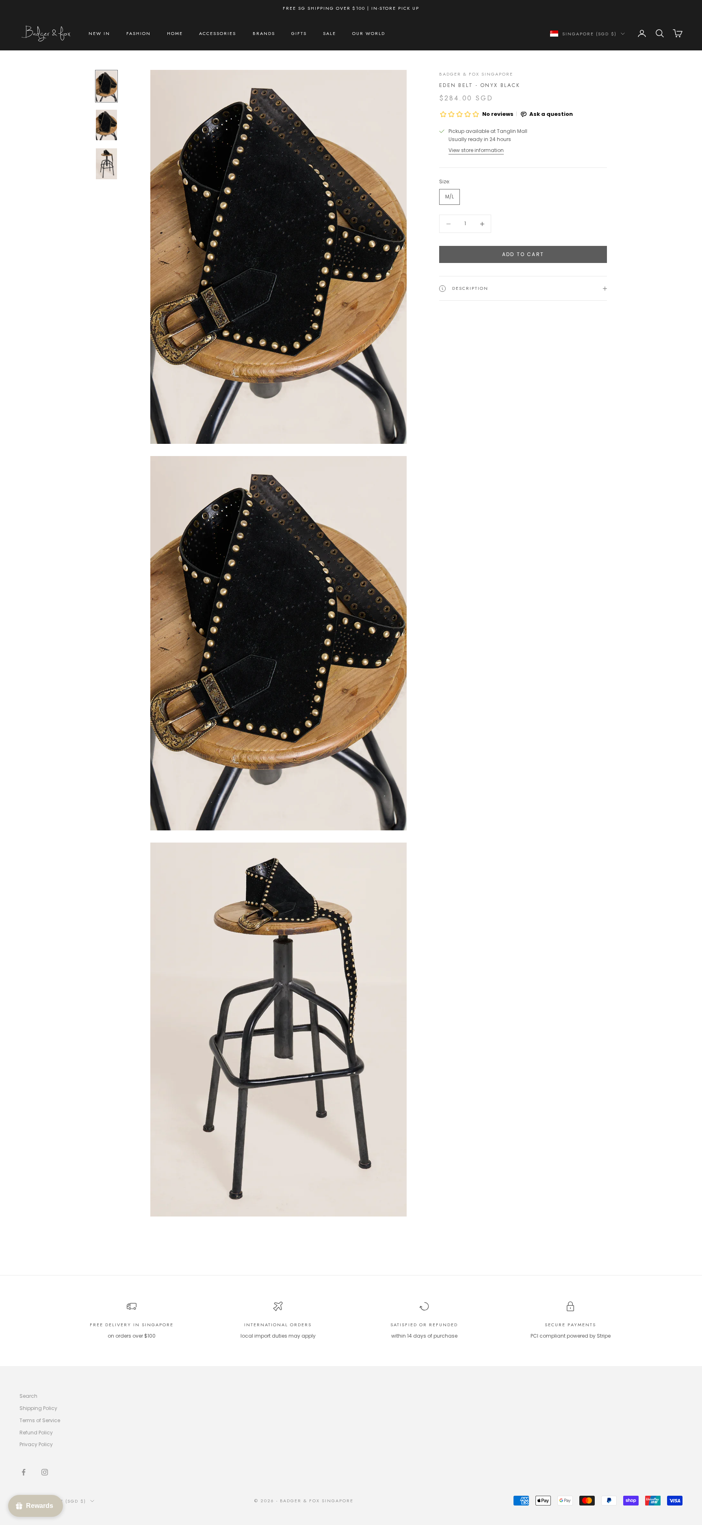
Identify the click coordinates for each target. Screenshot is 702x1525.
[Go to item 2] (106, 125)
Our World (368, 33)
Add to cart (523, 254)
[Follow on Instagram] (45, 1472)
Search (28, 1395)
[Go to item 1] (106, 86)
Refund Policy (36, 1432)
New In (99, 33)
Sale (329, 33)
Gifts (299, 33)
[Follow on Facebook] (24, 1472)
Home (175, 33)
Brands (264, 33)
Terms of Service (40, 1420)
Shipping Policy (38, 1408)
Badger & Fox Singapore (476, 74)
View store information (476, 150)
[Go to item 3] (106, 164)
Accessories (217, 33)
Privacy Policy (36, 1444)
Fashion (138, 33)
